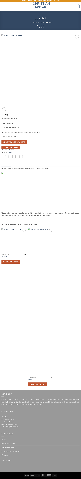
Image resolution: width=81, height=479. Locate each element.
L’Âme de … (5, 455)
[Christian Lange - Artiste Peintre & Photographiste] (40, 6)
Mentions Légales (54, 402)
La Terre (30, 379)
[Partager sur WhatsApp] (3, 156)
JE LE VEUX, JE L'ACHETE (14, 142)
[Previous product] (42, 26)
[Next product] (38, 26)
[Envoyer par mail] (14, 156)
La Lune (4, 256)
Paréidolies (46, 23)
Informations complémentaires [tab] (37, 168)
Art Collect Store (37, 404)
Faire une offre (11, 147)
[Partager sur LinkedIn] (21, 156)
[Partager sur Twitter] (10, 156)
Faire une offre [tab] (18, 168)
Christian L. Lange (27, 399)
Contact (4, 440)
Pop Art (10, 152)
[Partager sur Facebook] (6, 156)
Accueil (33, 23)
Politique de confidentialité (10, 451)
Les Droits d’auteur (8, 443)
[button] (2, 6)
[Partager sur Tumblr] (24, 156)
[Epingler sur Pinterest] (17, 156)
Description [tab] (6, 168)
